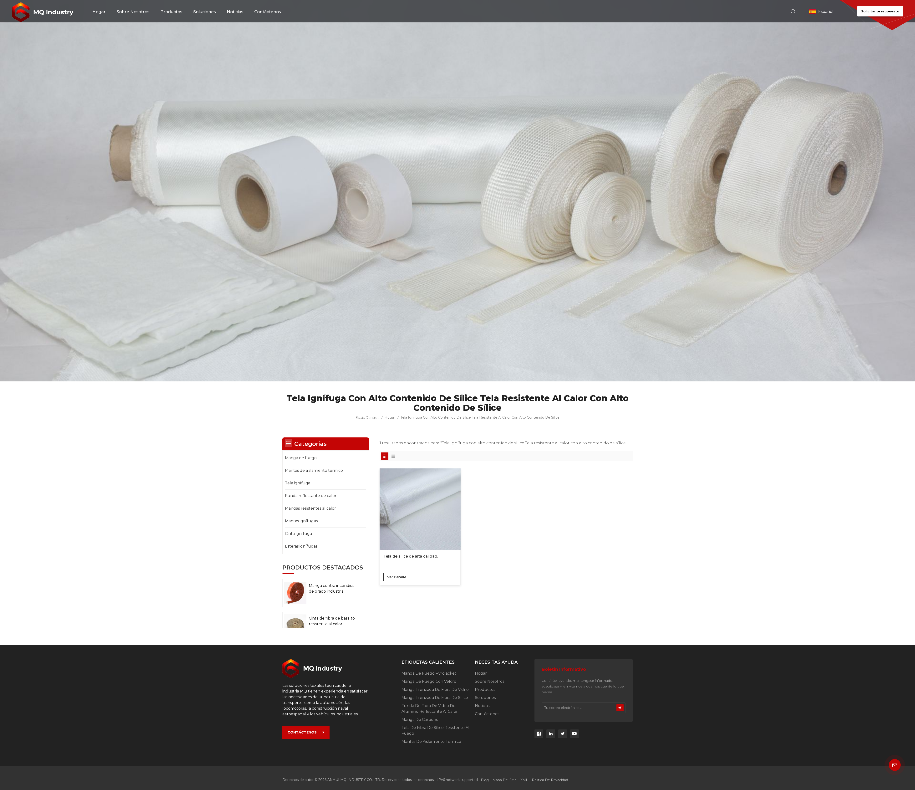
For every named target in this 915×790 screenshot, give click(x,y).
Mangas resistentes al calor (310, 508)
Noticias (235, 11)
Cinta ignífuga (298, 533)
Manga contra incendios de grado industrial (331, 588)
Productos (171, 11)
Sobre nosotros (133, 11)
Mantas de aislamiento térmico (314, 470)
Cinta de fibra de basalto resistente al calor (332, 621)
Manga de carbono (420, 719)
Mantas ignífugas (301, 521)
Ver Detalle (396, 577)
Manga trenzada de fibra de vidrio (435, 689)
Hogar (99, 11)
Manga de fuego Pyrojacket (429, 673)
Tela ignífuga (297, 483)
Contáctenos (267, 11)
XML (524, 780)
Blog (485, 780)
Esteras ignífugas (301, 546)
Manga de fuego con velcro (429, 681)
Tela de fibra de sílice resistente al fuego (435, 730)
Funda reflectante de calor (310, 495)
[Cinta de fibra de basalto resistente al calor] (295, 625)
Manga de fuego (301, 458)
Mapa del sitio (505, 780)
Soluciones (204, 11)
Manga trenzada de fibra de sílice (435, 697)
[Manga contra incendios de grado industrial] (295, 593)
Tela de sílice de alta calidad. (410, 556)
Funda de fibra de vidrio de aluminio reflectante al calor (430, 708)
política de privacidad (550, 780)
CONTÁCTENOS (302, 732)
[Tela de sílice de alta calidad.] (420, 508)
